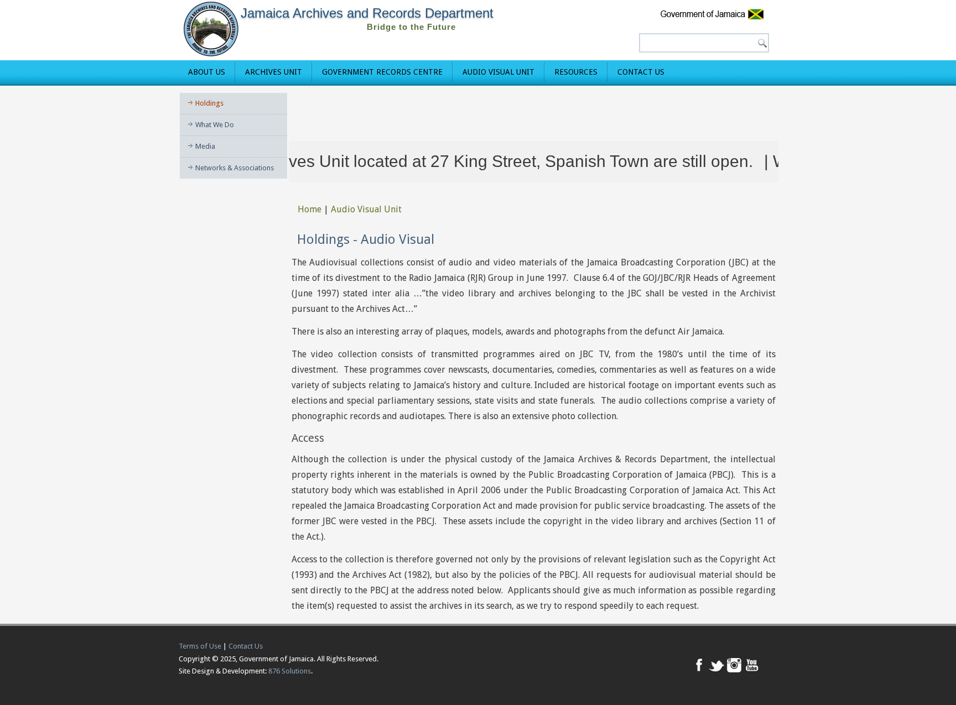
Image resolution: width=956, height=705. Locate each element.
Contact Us (640, 71)
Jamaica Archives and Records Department (367, 13)
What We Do (214, 125)
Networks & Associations (234, 168)
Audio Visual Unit (498, 71)
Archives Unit (273, 71)
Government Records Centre (382, 71)
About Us (206, 71)
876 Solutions (289, 671)
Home (309, 209)
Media (205, 146)
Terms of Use (200, 646)
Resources (576, 71)
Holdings (209, 103)
